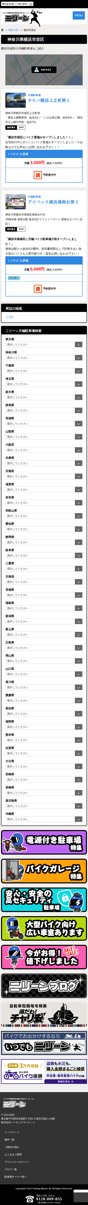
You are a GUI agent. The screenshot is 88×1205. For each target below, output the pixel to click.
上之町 (10, 317)
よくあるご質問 (13, 1154)
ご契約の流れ (12, 1147)
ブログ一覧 (11, 1169)
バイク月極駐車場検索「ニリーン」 (18, 1103)
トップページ (12, 1132)
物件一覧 (9, 1139)
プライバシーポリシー (17, 1162)
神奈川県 (13, 30)
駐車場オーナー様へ (16, 1176)
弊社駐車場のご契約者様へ (15, 4)
